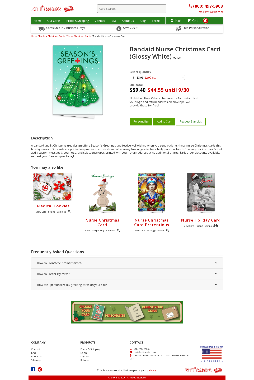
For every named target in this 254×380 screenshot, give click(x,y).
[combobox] (157, 77)
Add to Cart (164, 121)
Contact (100, 21)
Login (178, 20)
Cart (195, 20)
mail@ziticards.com (211, 12)
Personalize (141, 121)
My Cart (84, 356)
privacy (152, 370)
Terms (156, 21)
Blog (143, 21)
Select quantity (140, 72)
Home (37, 21)
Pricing (51, 211)
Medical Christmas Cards (52, 36)
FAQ (113, 21)
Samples (61, 211)
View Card (41, 211)
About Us (128, 21)
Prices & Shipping (77, 21)
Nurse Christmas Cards (79, 36)
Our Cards (53, 21)
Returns (84, 360)
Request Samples (191, 121)
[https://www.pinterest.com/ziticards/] (205, 22)
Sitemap (36, 360)
